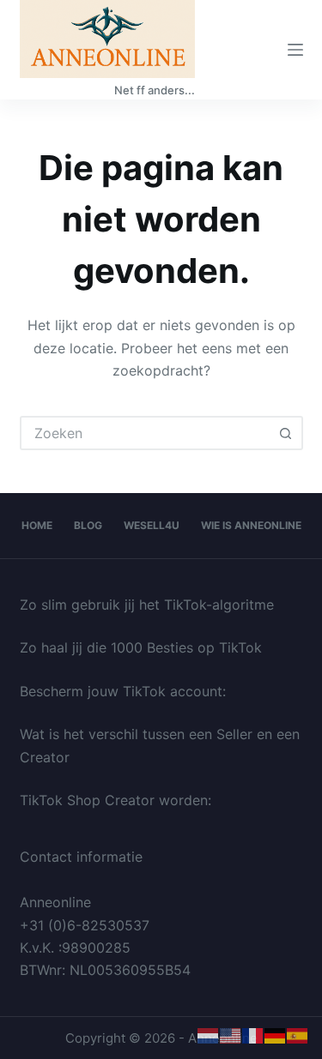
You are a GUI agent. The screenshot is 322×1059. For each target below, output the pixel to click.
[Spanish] (298, 1035)
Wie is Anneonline (251, 525)
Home (36, 525)
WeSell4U (151, 525)
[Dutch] (208, 1035)
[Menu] (295, 49)
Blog (88, 525)
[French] (253, 1035)
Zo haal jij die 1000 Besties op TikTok (141, 647)
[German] (275, 1035)
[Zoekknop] (285, 433)
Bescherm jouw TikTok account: (123, 691)
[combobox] (145, 433)
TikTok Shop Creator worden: (115, 800)
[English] (231, 1035)
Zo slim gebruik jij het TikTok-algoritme (147, 604)
